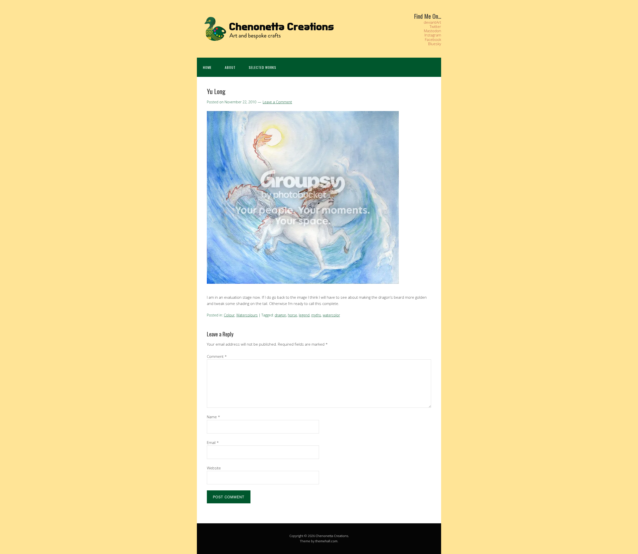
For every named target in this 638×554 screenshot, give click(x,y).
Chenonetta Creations (332, 536)
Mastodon (432, 30)
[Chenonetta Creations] (266, 42)
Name (213, 416)
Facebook (433, 39)
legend (304, 315)
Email (213, 442)
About (230, 67)
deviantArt (432, 22)
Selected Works (262, 67)
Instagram (432, 34)
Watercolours (247, 315)
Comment (217, 356)
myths (316, 315)
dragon (280, 315)
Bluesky (434, 43)
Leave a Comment (277, 102)
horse (292, 315)
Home (207, 67)
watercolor (331, 315)
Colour (229, 315)
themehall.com (326, 541)
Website (214, 467)
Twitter (435, 26)
